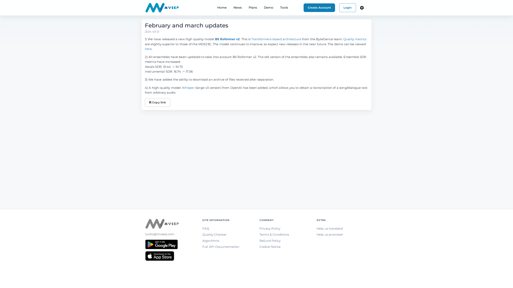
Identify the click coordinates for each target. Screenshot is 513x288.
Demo (268, 7)
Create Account (319, 7)
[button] (362, 7)
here (148, 49)
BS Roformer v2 (227, 39)
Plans (253, 7)
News (237, 7)
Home (222, 7)
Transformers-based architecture (276, 39)
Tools (284, 7)
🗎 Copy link (157, 102)
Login (347, 7)
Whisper (188, 88)
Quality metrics (354, 39)
